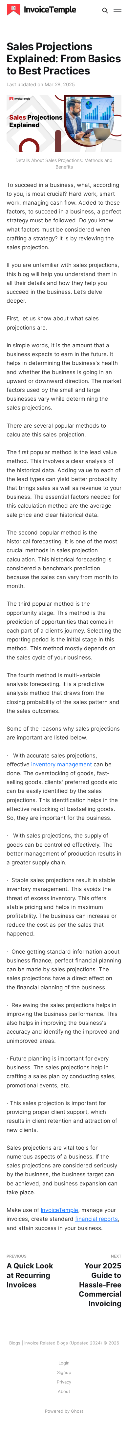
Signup (64, 1372)
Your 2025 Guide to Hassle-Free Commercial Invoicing (100, 1281)
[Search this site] (105, 10)
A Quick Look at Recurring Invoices (30, 1271)
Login (64, 1362)
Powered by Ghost (64, 1411)
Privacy (64, 1381)
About (64, 1391)
